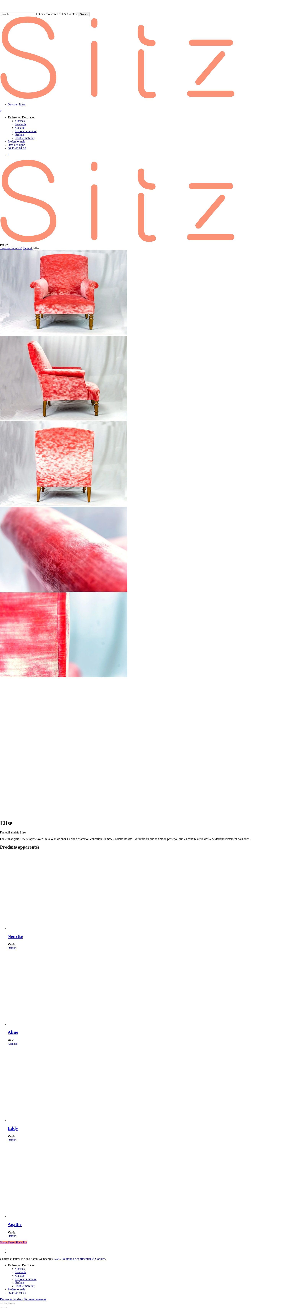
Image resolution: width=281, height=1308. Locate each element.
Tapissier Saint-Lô (11, 248)
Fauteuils (20, 1272)
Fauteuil (27, 248)
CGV (57, 1258)
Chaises (20, 1268)
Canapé (19, 1275)
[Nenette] (83, 928)
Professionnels (16, 1289)
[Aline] (83, 1024)
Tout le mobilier (24, 1286)
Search (84, 14)
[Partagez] (9, 1303)
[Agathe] (83, 1216)
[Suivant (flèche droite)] (5, 1307)
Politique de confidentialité (78, 1258)
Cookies (100, 1258)
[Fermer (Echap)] (13, 1303)
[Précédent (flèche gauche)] (1, 1307)
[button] (12, 1043)
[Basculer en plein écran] (5, 1303)
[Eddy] (83, 1120)
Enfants (19, 1282)
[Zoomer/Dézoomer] (1, 1303)
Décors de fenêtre (26, 1279)
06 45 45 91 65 (17, 1292)
